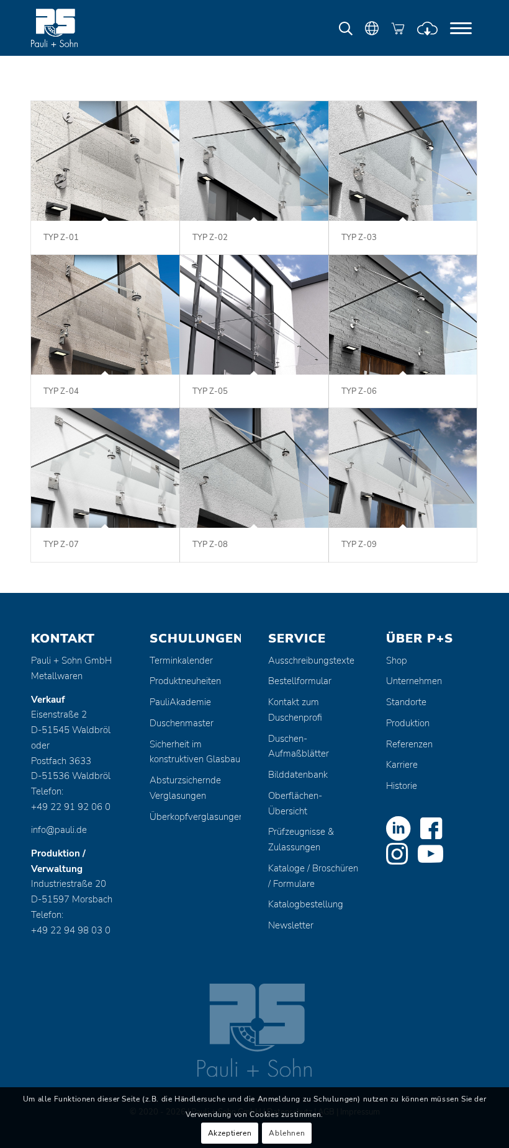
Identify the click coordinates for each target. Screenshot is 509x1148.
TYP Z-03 (359, 237)
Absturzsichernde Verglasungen (185, 788)
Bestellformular (299, 681)
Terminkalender (181, 660)
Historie (401, 786)
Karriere (402, 765)
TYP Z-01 (61, 237)
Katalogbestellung (305, 904)
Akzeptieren (230, 1133)
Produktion (408, 723)
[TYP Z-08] (254, 468)
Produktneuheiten (185, 681)
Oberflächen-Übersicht (295, 803)
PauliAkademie (180, 702)
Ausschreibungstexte (311, 660)
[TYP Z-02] (254, 161)
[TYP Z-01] (105, 161)
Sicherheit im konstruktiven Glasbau (195, 752)
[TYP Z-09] (403, 468)
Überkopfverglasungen (195, 817)
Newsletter (290, 925)
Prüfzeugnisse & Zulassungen (301, 839)
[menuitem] (461, 28)
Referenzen (409, 744)
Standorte (406, 702)
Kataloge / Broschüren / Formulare (313, 876)
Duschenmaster (182, 723)
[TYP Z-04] (105, 315)
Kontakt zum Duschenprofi (295, 710)
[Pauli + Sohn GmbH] (77, 28)
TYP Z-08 (210, 544)
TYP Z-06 (359, 391)
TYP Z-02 (210, 237)
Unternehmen (414, 681)
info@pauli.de (59, 830)
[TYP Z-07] (105, 468)
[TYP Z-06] (403, 315)
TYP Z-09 (359, 544)
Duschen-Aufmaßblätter (298, 746)
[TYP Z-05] (254, 315)
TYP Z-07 (61, 544)
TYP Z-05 (210, 391)
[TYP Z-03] (403, 161)
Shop (396, 660)
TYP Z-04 (61, 391)
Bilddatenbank (298, 774)
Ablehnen (287, 1133)
